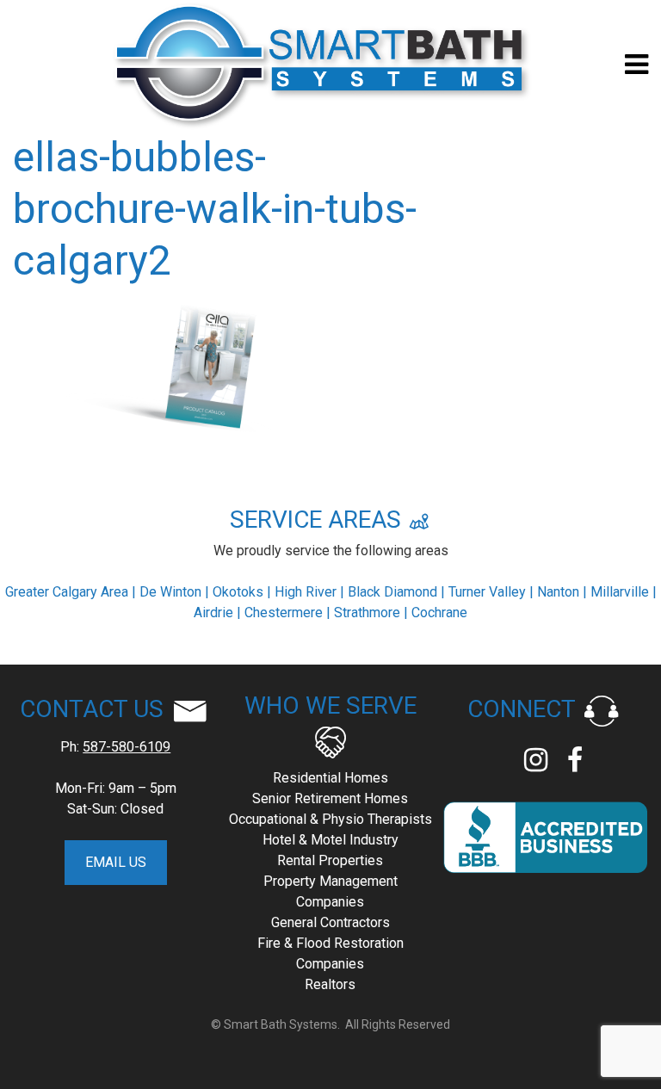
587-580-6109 (126, 747)
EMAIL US (115, 862)
